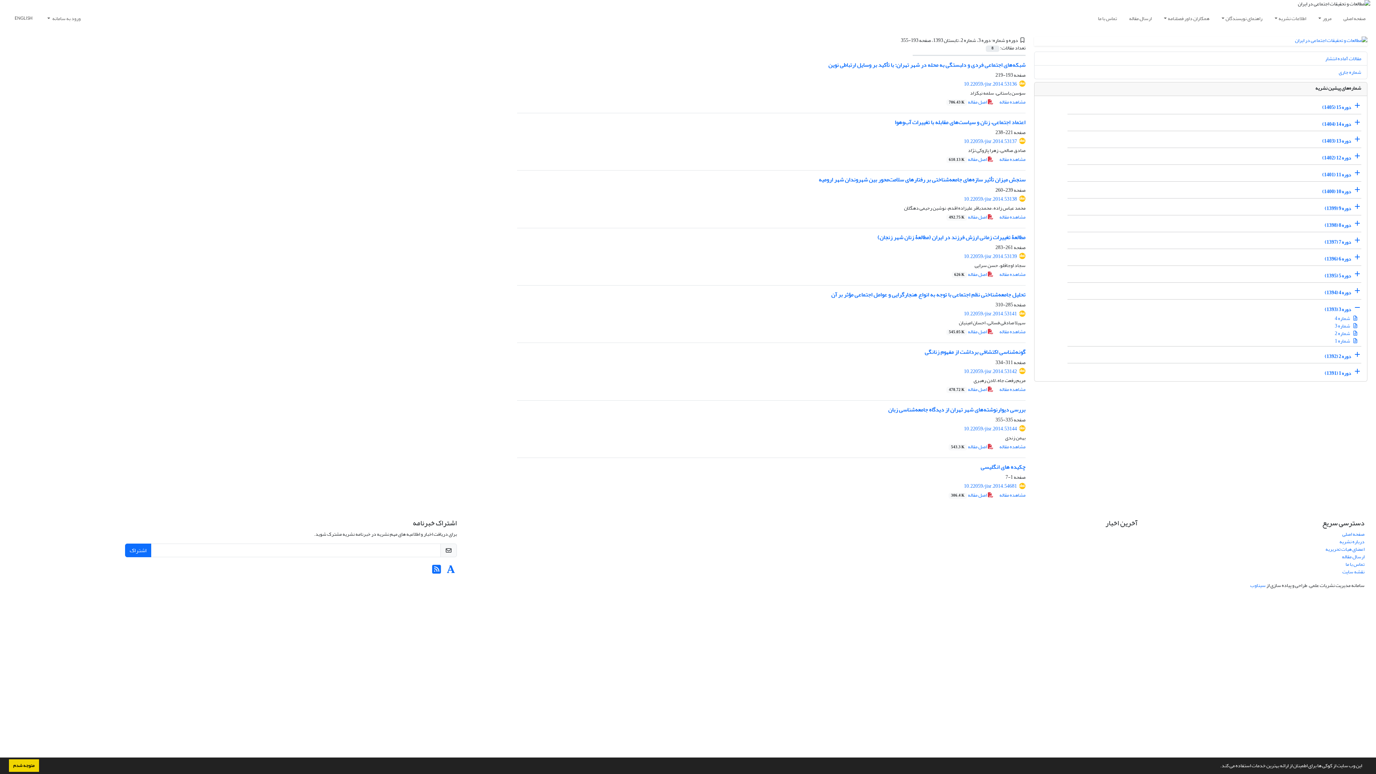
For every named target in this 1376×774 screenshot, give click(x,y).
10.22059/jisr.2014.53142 (990, 371)
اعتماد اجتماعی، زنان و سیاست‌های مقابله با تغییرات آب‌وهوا (960, 122)
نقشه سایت (1353, 572)
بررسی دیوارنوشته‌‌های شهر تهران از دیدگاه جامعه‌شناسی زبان (957, 409)
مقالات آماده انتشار (1343, 58)
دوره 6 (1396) (1338, 259)
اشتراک (138, 550)
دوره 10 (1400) (1336, 191)
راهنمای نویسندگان (1244, 18)
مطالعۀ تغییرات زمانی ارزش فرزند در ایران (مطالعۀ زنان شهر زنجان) (952, 237)
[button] (1218, 766)
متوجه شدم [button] (24, 765)
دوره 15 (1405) (1336, 107)
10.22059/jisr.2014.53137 (990, 141)
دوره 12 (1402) (1336, 158)
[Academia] (451, 571)
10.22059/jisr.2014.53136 (990, 84)
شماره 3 (1343, 326)
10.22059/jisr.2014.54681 (990, 486)
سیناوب (1258, 585)
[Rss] (436, 571)
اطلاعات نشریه (1292, 18)
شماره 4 (1343, 318)
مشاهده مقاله (1012, 102)
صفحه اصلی (1354, 18)
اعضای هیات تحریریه (1345, 549)
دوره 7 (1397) (1338, 242)
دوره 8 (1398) (1338, 225)
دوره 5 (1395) (1338, 276)
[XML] (896, 40)
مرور (1327, 18)
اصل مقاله (968, 102)
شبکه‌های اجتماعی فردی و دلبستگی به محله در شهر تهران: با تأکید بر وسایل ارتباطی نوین (927, 64)
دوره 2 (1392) (1338, 356)
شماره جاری (1350, 72)
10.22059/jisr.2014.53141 (990, 314)
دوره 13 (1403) (1336, 141)
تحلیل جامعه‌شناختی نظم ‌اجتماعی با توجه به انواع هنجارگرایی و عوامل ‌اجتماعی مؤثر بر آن (928, 294)
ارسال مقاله (1140, 18)
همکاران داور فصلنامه (1188, 18)
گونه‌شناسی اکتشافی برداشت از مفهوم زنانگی (975, 352)
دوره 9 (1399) (1338, 208)
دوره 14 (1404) (1336, 124)
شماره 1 (1343, 341)
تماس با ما (1107, 18)
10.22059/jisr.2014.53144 (990, 429)
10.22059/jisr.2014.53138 (990, 199)
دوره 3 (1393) (1338, 309)
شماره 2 (1343, 333)
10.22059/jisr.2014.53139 (990, 256)
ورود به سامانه (66, 18)
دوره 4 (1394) (1338, 292)
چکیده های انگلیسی (1003, 467)
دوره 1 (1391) (1338, 373)
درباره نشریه (1352, 541)
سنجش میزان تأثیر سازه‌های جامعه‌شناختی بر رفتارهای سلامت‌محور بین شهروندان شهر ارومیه (922, 179)
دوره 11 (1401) (1336, 175)
